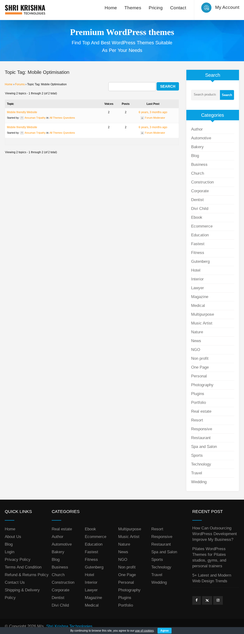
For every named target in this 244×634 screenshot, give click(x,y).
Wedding (199, 482)
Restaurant (201, 438)
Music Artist (201, 323)
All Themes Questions (62, 117)
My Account (227, 7)
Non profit (199, 358)
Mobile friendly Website (22, 112)
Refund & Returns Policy (27, 575)
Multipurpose (202, 314)
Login (9, 552)
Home (111, 7)
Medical (198, 305)
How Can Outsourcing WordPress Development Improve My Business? (214, 534)
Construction (202, 182)
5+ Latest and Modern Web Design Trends (211, 578)
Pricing (156, 7)
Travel (196, 473)
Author (197, 129)
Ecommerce (202, 226)
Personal (199, 376)
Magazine (199, 296)
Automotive (201, 138)
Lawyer (197, 288)
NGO (195, 349)
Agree (164, 630)
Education (200, 235)
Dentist (197, 200)
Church (197, 173)
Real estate (201, 411)
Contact (178, 7)
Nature (197, 332)
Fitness (197, 252)
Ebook (196, 217)
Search (227, 95)
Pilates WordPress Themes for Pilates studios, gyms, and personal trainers (209, 557)
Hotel (195, 270)
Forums (20, 84)
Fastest (197, 244)
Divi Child (199, 208)
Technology (201, 464)
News (196, 341)
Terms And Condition (23, 567)
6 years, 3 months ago (153, 112)
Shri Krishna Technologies (69, 626)
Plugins (197, 393)
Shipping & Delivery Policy (22, 594)
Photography (202, 385)
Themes (132, 7)
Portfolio (198, 402)
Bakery (197, 147)
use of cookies (144, 630)
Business (199, 164)
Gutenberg (200, 261)
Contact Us (15, 582)
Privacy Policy (17, 559)
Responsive (201, 429)
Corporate (200, 191)
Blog (195, 155)
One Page (200, 367)
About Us (13, 536)
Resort (197, 420)
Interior (197, 279)
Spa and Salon (204, 446)
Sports (197, 455)
